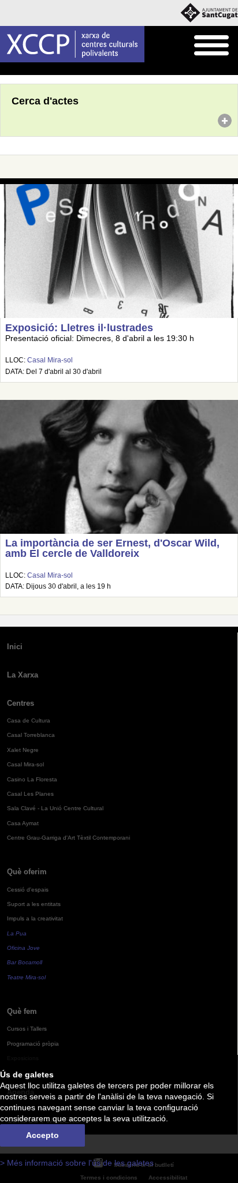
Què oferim (27, 871)
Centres (20, 703)
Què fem (22, 1011)
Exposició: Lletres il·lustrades (79, 328)
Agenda (31, 69)
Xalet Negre (23, 750)
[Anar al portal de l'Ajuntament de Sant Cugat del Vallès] (209, 13)
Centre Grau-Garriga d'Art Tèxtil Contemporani (68, 837)
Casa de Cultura (28, 720)
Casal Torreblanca (31, 735)
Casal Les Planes (30, 794)
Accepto (42, 1135)
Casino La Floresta (32, 779)
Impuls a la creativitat (35, 918)
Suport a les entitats (34, 904)
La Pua (17, 933)
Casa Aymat (23, 823)
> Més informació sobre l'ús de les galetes (77, 1163)
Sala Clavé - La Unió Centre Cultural (55, 808)
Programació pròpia (33, 1043)
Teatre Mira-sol (26, 977)
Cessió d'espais (28, 889)
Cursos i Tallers (27, 1028)
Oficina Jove (23, 948)
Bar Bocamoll (24, 962)
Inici (6, 69)
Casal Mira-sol (50, 360)
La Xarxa (22, 675)
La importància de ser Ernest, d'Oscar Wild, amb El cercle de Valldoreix (112, 548)
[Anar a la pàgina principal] (72, 44)
